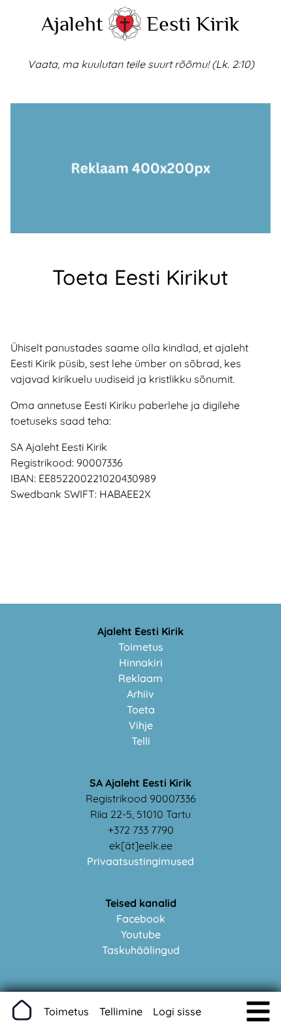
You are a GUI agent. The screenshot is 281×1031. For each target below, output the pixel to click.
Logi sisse (177, 1011)
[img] (258, 1011)
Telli (140, 740)
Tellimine (120, 1011)
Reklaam (140, 678)
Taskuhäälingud (141, 950)
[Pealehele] (124, 36)
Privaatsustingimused (140, 861)
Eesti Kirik (193, 23)
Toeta (141, 709)
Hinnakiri (141, 662)
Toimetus (140, 646)
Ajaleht (72, 23)
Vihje (141, 725)
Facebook (140, 918)
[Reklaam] (140, 229)
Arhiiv (140, 693)
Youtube (141, 934)
